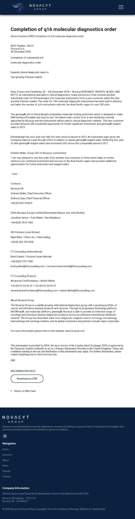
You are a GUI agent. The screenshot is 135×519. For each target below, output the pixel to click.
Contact (6, 476)
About (5, 16)
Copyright (41, 509)
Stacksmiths (98, 509)
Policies (6, 471)
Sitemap (73, 509)
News (5, 465)
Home (14, 36)
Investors (23, 36)
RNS (31, 36)
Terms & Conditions (58, 509)
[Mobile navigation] (121, 7)
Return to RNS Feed (25, 391)
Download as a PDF (27, 378)
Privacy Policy (28, 509)
